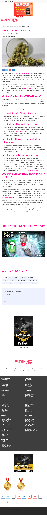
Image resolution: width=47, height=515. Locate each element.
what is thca (17, 283)
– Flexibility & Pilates (29, 381)
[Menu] (45, 21)
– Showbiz (3, 435)
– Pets (26, 410)
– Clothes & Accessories (5, 391)
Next (5, 301)
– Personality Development (6, 445)
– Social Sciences (4, 447)
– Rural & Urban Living (5, 446)
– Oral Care (3, 396)
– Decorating (27, 426)
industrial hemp (27, 88)
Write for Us (36, 512)
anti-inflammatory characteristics (30, 170)
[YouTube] (12, 1)
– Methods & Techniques (30, 396)
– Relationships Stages (5, 420)
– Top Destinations (4, 410)
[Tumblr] (14, 1)
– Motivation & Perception (6, 442)
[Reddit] (10, 1)
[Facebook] (1, 1)
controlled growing (7, 197)
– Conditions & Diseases (5, 380)
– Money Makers (28, 397)
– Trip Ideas (3, 411)
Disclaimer (31, 512)
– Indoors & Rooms (28, 431)
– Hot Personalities (4, 430)
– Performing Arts (4, 434)
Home (14, 512)
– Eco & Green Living (5, 441)
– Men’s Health (4, 383)
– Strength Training (28, 386)
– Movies (2, 431)
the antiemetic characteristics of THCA (17, 131)
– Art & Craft (3, 440)
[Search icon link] (45, 1)
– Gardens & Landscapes (30, 429)
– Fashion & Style (4, 393)
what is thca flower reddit (30, 283)
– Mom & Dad (27, 408)
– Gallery (26, 428)
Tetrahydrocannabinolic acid (22, 73)
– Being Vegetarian (28, 416)
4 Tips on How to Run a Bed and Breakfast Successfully (17, 299)
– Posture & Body (28, 385)
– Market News (28, 395)
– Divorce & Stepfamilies (29, 404)
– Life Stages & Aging (5, 381)
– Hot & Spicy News (5, 429)
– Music (2, 433)
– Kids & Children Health (29, 406)
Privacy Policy (43, 512)
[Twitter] (3, 1)
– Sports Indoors (4, 408)
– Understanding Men (5, 424)
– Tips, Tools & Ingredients (30, 424)
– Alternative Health (5, 379)
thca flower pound (20, 280)
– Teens (26, 412)
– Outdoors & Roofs (28, 433)
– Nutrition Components (29, 421)
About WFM (19, 512)
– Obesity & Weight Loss (29, 383)
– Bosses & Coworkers (29, 403)
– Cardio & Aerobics (29, 379)
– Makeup (3, 395)
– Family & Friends (28, 405)
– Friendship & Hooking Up (6, 419)
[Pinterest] (6, 1)
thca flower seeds (7, 283)
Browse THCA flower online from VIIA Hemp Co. (14, 208)
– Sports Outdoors (4, 409)
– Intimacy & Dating (5, 418)
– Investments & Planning (30, 394)
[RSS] (8, 502)
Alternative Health (15, 33)
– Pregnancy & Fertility (29, 411)
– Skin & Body (3, 397)
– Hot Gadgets (27, 393)
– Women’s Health (4, 384)
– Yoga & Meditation (5, 386)
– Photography (4, 405)
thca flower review (32, 280)
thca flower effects (8, 280)
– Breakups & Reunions (5, 416)
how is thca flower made (26, 277)
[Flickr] (16, 1)
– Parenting (27, 409)
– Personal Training (28, 384)
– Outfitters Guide (4, 404)
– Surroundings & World (5, 449)
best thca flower (13, 277)
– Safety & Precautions (5, 406)
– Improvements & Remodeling (31, 430)
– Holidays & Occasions (29, 419)
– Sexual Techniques (5, 422)
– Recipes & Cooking (29, 422)
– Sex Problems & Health (6, 421)
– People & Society (4, 444)
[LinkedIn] (8, 1)
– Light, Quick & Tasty (29, 420)
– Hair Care (3, 394)
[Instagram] (5, 1)
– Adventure (3, 403)
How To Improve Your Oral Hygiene (12, 291)
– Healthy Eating (28, 418)
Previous (8, 294)
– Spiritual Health (4, 385)
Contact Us (25, 512)
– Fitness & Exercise (29, 380)
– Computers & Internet (29, 391)
